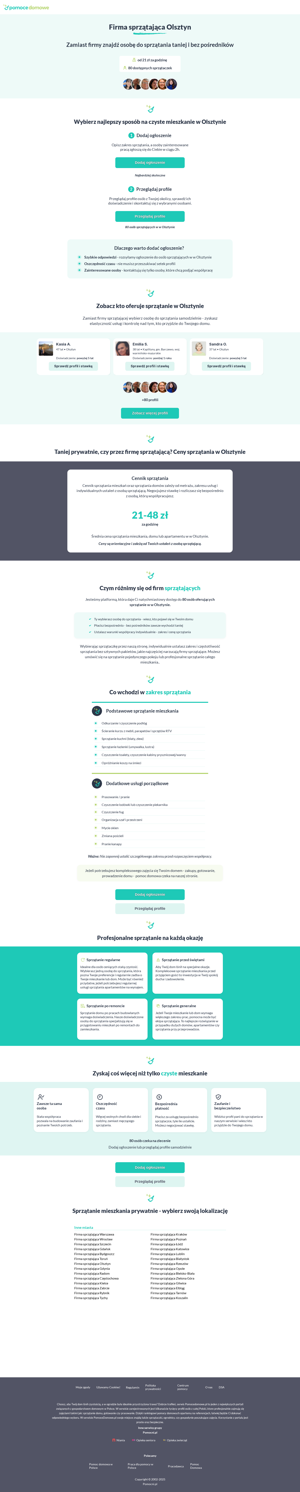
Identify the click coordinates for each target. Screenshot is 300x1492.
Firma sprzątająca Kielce (91, 1283)
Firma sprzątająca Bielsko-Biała (172, 1273)
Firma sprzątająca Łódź (167, 1244)
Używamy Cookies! (108, 1387)
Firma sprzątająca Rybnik (91, 1293)
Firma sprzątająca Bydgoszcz (94, 1254)
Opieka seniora (145, 1440)
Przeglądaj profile (150, 216)
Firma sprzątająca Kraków (169, 1234)
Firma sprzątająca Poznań (169, 1239)
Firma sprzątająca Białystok (170, 1259)
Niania (121, 1440)
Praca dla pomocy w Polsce (140, 1465)
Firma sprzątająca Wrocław (93, 1239)
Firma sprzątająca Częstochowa (96, 1278)
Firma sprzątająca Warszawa (94, 1234)
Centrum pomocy (183, 1387)
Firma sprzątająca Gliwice (168, 1283)
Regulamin (132, 1387)
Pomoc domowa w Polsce (101, 1465)
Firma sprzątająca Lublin (168, 1254)
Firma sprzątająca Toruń (91, 1259)
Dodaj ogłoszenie (150, 163)
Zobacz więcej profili (150, 413)
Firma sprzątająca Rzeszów (169, 1263)
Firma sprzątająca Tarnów (168, 1293)
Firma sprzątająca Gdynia (92, 1268)
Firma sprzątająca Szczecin (92, 1244)
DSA (221, 1387)
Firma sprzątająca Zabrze (91, 1288)
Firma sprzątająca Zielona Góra (172, 1278)
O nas (208, 1387)
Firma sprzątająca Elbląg (167, 1288)
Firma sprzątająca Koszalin (169, 1298)
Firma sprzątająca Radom (92, 1273)
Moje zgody (83, 1387)
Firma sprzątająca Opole (168, 1268)
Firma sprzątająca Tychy (91, 1298)
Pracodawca (176, 1466)
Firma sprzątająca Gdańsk (92, 1249)
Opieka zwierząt (177, 1440)
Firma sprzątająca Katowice (170, 1249)
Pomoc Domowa (196, 1465)
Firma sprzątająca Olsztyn (92, 1263)
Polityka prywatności (153, 1387)
